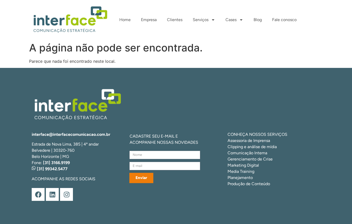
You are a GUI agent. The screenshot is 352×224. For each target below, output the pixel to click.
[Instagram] (66, 194)
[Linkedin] (52, 194)
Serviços (200, 19)
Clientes (174, 19)
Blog (258, 19)
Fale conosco (284, 19)
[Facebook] (38, 194)
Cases (231, 19)
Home (125, 19)
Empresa (149, 19)
